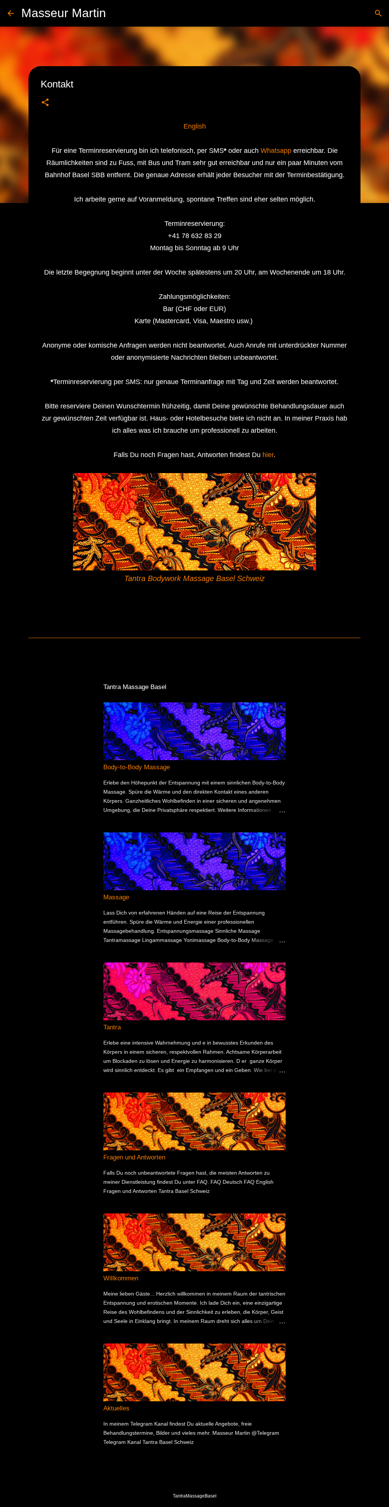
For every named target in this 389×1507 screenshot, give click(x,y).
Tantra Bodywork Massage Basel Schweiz (194, 578)
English (194, 126)
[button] (45, 103)
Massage (116, 897)
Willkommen (120, 1278)
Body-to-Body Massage (136, 767)
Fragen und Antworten (134, 1157)
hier (268, 455)
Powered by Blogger (199, 1480)
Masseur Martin (63, 13)
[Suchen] (116, 13)
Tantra (112, 1027)
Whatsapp (276, 150)
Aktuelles (116, 1408)
